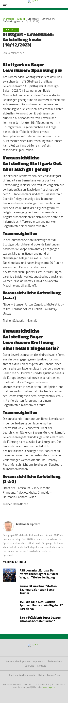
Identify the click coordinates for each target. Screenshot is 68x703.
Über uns (29, 666)
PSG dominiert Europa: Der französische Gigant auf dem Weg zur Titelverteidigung (38, 574)
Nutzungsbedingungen (18, 661)
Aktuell (21, 19)
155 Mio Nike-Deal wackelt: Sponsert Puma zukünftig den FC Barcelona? (41, 605)
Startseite (8, 19)
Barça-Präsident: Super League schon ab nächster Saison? (40, 619)
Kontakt (41, 666)
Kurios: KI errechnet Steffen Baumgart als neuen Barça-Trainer (38, 589)
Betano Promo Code (49, 675)
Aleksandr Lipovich (28, 524)
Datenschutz (55, 661)
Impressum (39, 661)
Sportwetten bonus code (21, 675)
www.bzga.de (48, 687)
